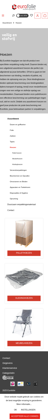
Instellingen (28, 410)
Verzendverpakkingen (18, 170)
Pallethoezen (24, 253)
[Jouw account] (37, 15)
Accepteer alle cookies (24, 416)
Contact (10, 210)
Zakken (13, 136)
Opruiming (14, 199)
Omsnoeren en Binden (18, 182)
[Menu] (3, 15)
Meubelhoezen (17, 159)
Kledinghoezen (17, 164)
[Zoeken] (13, 15)
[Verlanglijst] (31, 15)
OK (15, 410)
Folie (12, 130)
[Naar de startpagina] (24, 7)
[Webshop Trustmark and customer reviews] (8, 377)
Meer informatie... (24, 404)
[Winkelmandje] (45, 15)
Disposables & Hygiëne (19, 193)
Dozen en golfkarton (18, 124)
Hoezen (13, 147)
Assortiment (13, 119)
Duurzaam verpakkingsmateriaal (21, 204)
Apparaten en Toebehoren (20, 187)
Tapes (12, 142)
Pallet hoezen (17, 153)
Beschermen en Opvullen (20, 176)
